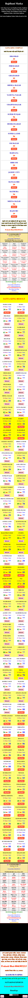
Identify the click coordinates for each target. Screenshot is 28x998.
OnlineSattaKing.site (15, 286)
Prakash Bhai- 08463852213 (14, 238)
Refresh (14, 62)
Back (2, 996)
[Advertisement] (14, 31)
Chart (9, 307)
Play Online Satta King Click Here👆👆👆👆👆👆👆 (14, 290)
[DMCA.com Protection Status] (14, 995)
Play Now (7, 312)
